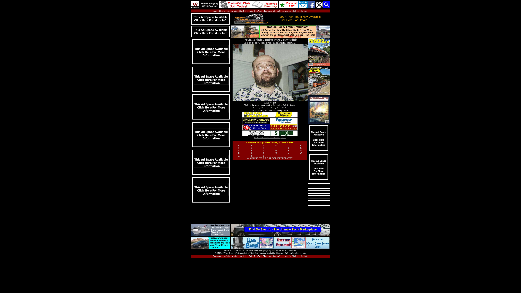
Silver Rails (301, 253)
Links (280, 253)
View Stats (228, 253)
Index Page (272, 40)
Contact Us (239, 250)
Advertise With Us (254, 250)
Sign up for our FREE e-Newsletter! (280, 250)
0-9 (239, 145)
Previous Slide (252, 40)
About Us (228, 250)
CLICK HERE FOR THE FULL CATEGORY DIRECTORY (270, 158)
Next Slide (290, 40)
